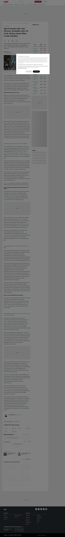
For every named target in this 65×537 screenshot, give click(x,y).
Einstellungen (28, 71)
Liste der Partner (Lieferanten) (22, 68)
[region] (33, 64)
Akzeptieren (36, 71)
